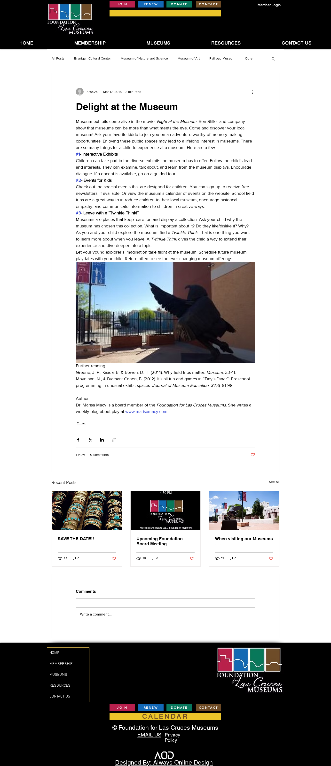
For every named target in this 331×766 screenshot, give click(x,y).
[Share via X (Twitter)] (90, 439)
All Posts (58, 58)
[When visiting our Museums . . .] (244, 510)
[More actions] (252, 92)
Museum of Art (189, 58)
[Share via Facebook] (78, 439)
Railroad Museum (222, 58)
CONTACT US (59, 696)
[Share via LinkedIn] (102, 439)
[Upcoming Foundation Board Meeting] (166, 510)
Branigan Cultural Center (92, 58)
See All (274, 482)
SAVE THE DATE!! (76, 538)
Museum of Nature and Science (144, 58)
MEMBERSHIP (60, 663)
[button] (158, 43)
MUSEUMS (58, 674)
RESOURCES (60, 685)
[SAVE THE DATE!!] (87, 510)
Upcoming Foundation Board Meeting (159, 541)
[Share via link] (113, 439)
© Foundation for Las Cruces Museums (165, 727)
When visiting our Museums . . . (244, 541)
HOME (54, 653)
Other (249, 58)
